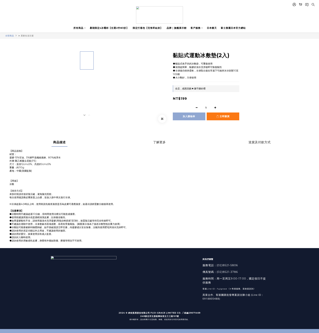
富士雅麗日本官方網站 (233, 27)
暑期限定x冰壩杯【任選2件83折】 (109, 27)
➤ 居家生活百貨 (26, 35)
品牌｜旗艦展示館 (177, 27)
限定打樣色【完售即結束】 (148, 27)
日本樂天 (212, 27)
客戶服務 (196, 27)
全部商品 (9, 35)
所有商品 (78, 27)
